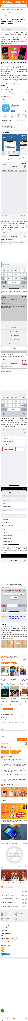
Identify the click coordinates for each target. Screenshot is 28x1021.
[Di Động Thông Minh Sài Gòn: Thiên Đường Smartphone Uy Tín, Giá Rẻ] (14, 792)
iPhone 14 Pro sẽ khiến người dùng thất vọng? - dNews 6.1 (14, 679)
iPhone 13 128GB (17, 912)
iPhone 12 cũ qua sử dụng (19, 913)
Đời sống (4, 15)
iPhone (15, 918)
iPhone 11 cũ (3, 913)
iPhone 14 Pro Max (18, 919)
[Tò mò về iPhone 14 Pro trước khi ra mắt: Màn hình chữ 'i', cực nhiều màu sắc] (5, 671)
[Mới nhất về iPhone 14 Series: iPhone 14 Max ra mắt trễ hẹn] (14, 691)
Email (2, 734)
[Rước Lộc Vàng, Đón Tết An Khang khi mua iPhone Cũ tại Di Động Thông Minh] (14, 875)
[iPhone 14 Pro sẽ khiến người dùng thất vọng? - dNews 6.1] (14, 671)
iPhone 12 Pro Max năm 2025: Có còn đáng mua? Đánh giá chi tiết (13, 867)
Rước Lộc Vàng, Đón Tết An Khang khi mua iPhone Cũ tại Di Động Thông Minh (14, 883)
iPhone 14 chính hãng (5, 918)
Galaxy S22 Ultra (4, 919)
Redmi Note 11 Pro (4, 917)
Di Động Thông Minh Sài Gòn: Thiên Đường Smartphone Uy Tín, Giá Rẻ (14, 799)
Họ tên (2, 729)
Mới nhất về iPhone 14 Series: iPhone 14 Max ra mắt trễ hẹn (14, 700)
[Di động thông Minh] (6, 2)
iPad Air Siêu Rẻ (4, 920)
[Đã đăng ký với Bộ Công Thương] (5, 954)
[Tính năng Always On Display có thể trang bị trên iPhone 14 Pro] (5, 691)
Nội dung (3, 719)
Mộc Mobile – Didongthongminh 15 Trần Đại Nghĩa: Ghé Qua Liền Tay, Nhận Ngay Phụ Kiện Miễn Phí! (14, 821)
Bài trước (4, 659)
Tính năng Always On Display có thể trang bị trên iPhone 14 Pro (4, 700)
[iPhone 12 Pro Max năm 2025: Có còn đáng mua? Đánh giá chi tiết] (14, 855)
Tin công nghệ (6, 12)
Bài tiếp (24, 659)
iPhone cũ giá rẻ (4, 912)
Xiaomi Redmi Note (18, 920)
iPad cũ (15, 914)
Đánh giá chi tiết (17, 12)
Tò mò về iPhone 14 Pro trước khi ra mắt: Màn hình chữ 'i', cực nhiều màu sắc (5, 679)
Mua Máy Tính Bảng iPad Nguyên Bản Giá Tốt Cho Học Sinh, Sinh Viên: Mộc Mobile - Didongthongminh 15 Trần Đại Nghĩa (14, 842)
